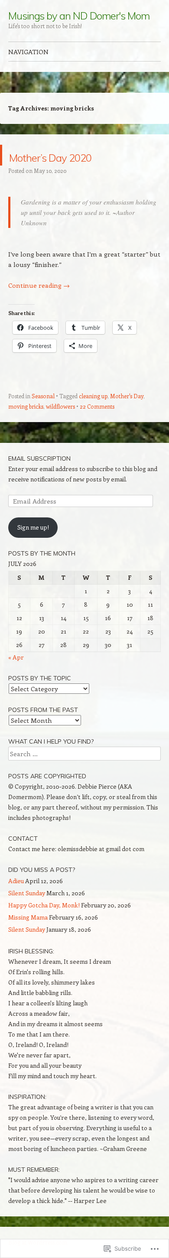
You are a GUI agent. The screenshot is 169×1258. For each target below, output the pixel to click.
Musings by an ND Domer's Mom (79, 15)
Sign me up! (33, 527)
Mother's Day (126, 396)
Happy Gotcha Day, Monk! (44, 905)
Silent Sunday (26, 893)
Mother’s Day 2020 (82, 154)
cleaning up (93, 396)
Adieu (16, 881)
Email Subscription (39, 458)
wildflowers (60, 406)
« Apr (16, 657)
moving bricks (25, 406)
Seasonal (43, 396)
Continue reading (39, 285)
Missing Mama (28, 917)
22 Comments (97, 406)
